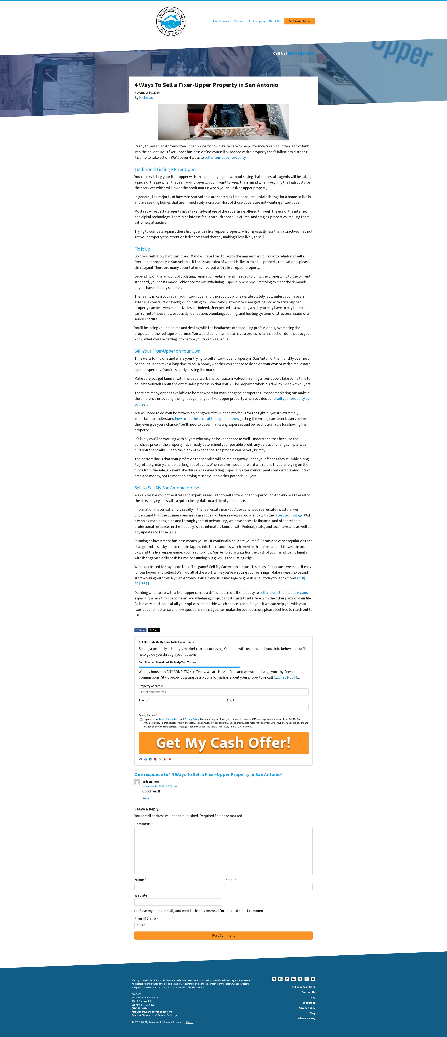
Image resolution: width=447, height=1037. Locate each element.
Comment (143, 824)
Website (140, 895)
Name (140, 880)
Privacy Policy (191, 719)
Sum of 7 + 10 (146, 919)
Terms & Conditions (169, 719)
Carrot (189, 1022)
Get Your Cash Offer (303, 987)
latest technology (288, 515)
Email (230, 700)
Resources (308, 1003)
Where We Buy (306, 1018)
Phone (144, 700)
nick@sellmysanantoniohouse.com (152, 1011)
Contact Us (308, 992)
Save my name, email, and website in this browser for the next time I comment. (202, 911)
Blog (312, 1013)
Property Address (151, 686)
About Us (274, 21)
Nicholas (146, 97)
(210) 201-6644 (301, 53)
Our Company (256, 21)
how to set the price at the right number (206, 418)
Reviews (239, 21)
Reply (145, 798)
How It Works (222, 21)
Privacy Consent (148, 715)
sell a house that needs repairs (284, 592)
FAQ (312, 997)
